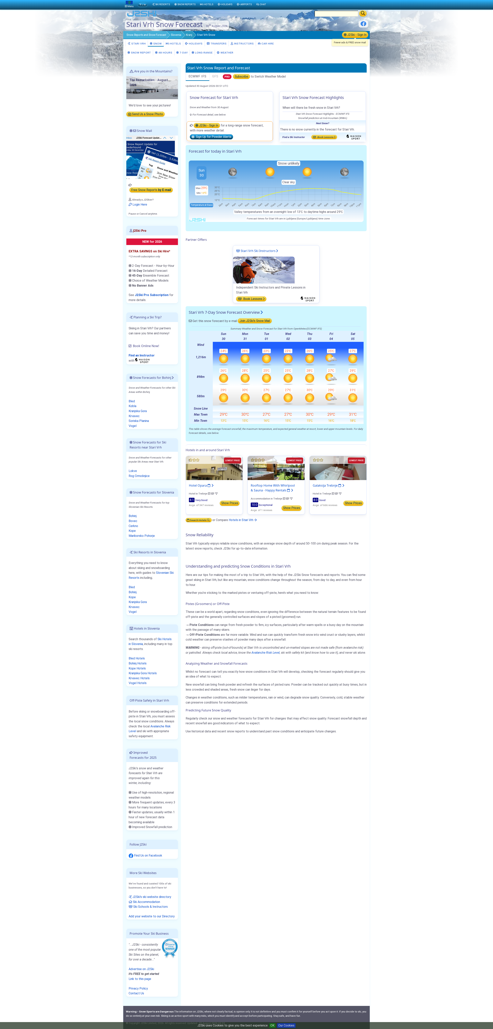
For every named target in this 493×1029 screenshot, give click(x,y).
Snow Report (140, 52)
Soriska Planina (139, 421)
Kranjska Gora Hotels (143, 673)
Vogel (133, 426)
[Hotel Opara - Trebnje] (214, 467)
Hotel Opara (198, 485)
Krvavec (134, 416)
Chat (263, 4)
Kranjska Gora (138, 411)
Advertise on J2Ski (141, 969)
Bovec (133, 521)
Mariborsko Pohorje (142, 536)
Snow (146, 34)
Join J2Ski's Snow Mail (255, 321)
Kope (132, 531)
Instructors (243, 43)
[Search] (363, 13)
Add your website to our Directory (152, 916)
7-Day (183, 52)
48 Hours (165, 52)
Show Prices (229, 503)
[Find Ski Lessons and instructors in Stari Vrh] (264, 270)
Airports (246, 4)
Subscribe (241, 76)
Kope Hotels (137, 668)
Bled (132, 401)
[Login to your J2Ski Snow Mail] (152, 157)
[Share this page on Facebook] (363, 25)
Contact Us (136, 993)
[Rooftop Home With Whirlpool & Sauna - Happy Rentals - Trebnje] (276, 467)
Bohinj (133, 516)
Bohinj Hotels (138, 663)
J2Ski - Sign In (356, 35)
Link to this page (140, 979)
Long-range (203, 52)
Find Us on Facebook (147, 855)
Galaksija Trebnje (325, 485)
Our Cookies (286, 1025)
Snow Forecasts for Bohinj (151, 378)
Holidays (195, 43)
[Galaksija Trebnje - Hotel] (338, 467)
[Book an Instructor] (143, 360)
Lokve (133, 471)
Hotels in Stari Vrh (241, 520)
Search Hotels (198, 520)
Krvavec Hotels (139, 678)
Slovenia (176, 34)
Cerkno (133, 526)
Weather (226, 52)
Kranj (189, 34)
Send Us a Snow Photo (147, 114)
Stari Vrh (138, 43)
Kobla (132, 406)
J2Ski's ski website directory (151, 897)
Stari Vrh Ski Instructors (258, 251)
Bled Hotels (137, 658)
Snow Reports (186, 4)
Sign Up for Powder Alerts (212, 137)
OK (272, 1025)
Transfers (218, 43)
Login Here (139, 204)
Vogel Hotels (138, 683)
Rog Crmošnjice (139, 476)
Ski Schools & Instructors (150, 907)
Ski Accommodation (146, 902)
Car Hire (267, 43)
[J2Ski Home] (141, 16)
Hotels (175, 43)
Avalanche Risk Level (266, 652)
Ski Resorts (162, 4)
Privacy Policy (138, 988)
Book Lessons (325, 137)
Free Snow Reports (151, 190)
